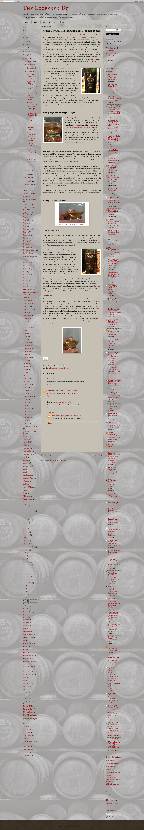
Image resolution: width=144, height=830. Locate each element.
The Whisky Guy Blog (114, 658)
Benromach (26, 247)
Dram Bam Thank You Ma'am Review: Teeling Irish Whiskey (114, 604)
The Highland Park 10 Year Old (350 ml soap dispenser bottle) (114, 629)
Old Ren (25, 592)
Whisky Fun (110, 770)
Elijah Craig (27, 384)
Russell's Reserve (28, 638)
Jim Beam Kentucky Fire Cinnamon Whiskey (114, 617)
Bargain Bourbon (113, 519)
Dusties (25, 372)
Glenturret (26, 423)
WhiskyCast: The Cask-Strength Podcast (114, 353)
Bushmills (26, 297)
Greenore (26, 436)
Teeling (25, 698)
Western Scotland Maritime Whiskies (29, 721)
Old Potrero (27, 586)
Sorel (24, 677)
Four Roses (26, 390)
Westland (26, 727)
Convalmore (27, 351)
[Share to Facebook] (62, 365)
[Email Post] (54, 365)
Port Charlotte (27, 612)
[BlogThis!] (59, 365)
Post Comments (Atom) (58, 460)
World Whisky (28, 749)
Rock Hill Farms (28, 635)
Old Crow (26, 568)
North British (27, 556)
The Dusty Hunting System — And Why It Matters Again (114, 180)
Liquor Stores (27, 520)
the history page (62, 64)
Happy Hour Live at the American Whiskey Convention (114, 359)
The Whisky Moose (112, 445)
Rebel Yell (26, 623)
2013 (26, 55)
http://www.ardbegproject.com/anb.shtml (79, 127)
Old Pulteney (27, 589)
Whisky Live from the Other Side (113, 662)
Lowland (26, 529)
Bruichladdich (27, 287)
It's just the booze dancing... (113, 151)
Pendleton (26, 609)
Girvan (25, 399)
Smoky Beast (27, 671)
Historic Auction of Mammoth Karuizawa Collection (114, 532)
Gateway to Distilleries (113, 773)
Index (36, 22)
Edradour (26, 381)
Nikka (25, 553)
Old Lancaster (27, 580)
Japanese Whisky (28, 478)
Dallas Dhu (26, 363)
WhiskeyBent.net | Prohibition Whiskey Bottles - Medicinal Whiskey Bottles (114, 745)
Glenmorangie (27, 417)
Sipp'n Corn (112, 453)
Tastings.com (110, 789)
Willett (25, 739)
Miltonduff (26, 544)
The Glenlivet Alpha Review (112, 687)
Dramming (111, 559)
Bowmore (26, 278)
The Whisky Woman (112, 510)
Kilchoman (26, 496)
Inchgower (26, 463)
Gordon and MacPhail (30, 426)
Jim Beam (26, 484)
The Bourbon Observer (112, 694)
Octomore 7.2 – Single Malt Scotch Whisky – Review (114, 426)
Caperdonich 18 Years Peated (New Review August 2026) (114, 142)
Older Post (98, 455)
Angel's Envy (27, 220)
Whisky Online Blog (113, 751)
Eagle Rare (26, 378)
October (30, 65)
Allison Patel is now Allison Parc (114, 513)
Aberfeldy (26, 196)
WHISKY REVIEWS (111, 433)
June (28, 171)
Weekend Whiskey (111, 587)
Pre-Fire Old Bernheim (27, 619)
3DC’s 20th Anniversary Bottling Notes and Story (114, 344)
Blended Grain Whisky (28, 254)
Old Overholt (27, 583)
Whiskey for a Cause (112, 641)
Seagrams (26, 650)
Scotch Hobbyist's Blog (114, 684)
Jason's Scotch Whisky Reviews (113, 330)
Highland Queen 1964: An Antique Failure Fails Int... (31, 152)
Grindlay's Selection (114, 497)
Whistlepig (26, 733)
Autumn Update (113, 707)
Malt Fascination (113, 231)
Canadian (26, 306)
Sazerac (25, 647)
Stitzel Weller (27, 686)
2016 (26, 44)
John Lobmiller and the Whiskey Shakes (114, 291)
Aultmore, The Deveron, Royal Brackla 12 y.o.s (112, 591)
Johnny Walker (28, 487)
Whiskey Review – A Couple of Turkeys (114, 716)
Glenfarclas (26, 411)
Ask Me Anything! (114, 504)
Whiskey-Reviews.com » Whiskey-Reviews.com (113, 574)
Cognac (25, 339)
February (30, 184)
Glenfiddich (27, 414)
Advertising (27, 204)
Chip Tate (26, 321)
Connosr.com (110, 792)
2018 (26, 37)
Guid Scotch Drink (114, 739)
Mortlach (26, 550)
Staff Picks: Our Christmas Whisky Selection (114, 253)
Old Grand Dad (28, 577)
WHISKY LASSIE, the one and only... (114, 381)
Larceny (25, 508)
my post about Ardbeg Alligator (75, 37)
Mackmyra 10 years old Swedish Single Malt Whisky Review (114, 486)
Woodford (26, 746)
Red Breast (26, 626)
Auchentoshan (28, 229)
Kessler (25, 493)
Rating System (48, 22)
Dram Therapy (113, 273)
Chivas (25, 324)
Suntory (25, 689)
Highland (26, 448)
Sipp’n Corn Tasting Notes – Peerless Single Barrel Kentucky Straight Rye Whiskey (114, 458)
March (29, 181)
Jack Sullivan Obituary (112, 214)
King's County (27, 499)
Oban (25, 559)
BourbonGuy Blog (114, 106)
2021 (26, 30)
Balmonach (26, 235)
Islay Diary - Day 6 (113, 448)
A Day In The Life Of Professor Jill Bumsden (113, 302)
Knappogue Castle (29, 502)
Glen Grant (26, 405)
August (29, 72)
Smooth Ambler (28, 674)
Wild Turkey (27, 736)
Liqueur (25, 517)
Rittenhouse (27, 632)
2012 (26, 58)
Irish (24, 469)
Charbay (26, 318)
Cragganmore (27, 357)
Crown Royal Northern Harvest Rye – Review (113, 579)
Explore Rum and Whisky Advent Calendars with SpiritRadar (113, 264)
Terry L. (49, 379)
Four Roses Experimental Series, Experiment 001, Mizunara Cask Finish (114, 111)
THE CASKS (112, 413)
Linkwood (26, 514)
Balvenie (26, 238)
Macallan (26, 532)
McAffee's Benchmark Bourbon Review (113, 698)
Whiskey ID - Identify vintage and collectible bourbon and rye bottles (113, 123)
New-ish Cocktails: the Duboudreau (114, 324)
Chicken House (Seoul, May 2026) (113, 78)
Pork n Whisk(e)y (113, 260)
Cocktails (26, 336)
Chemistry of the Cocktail (113, 320)
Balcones (26, 232)
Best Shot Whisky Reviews (114, 137)
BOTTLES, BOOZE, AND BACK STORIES (113, 286)
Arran (25, 226)
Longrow (26, 523)
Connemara (27, 348)
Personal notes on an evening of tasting (32, 161)
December (30, 61)
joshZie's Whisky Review (113, 599)
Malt (109, 239)
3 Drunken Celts (113, 340)
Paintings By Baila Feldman (112, 805)
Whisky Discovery (114, 550)
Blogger (82, 826)
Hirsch (25, 457)
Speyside (26, 680)
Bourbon (26, 275)
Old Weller (26, 598)
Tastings (25, 695)
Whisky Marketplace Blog (114, 249)
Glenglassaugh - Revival (113, 407)
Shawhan (26, 653)
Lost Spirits (26, 526)
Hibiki (25, 445)
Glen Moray (27, 408)
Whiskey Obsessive (111, 668)
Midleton (26, 541)
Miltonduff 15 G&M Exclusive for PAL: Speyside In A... (32, 85)
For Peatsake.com (112, 795)
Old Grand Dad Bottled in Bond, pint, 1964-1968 (113, 129)
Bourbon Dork (113, 176)
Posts (27, 22)
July (28, 167)
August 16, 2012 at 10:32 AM (67, 390)
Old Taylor (26, 595)
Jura (24, 490)
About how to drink (29, 199)
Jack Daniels (27, 475)
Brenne (25, 281)
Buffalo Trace (27, 290)
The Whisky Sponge (29, 701)
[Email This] (57, 365)
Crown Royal (27, 360)
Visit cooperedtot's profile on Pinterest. (112, 55)
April (29, 178)
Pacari (25, 601)
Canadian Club (28, 309)
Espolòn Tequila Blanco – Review (113, 416)
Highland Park (27, 451)
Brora (25, 284)
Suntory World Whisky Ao (113, 242)
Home (72, 455)
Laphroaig (26, 505)
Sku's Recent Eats (114, 502)
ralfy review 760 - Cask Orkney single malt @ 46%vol (114, 438)
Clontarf (26, 330)
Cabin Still (26, 300)
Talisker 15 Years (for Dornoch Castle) (114, 100)
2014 (26, 51)
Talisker (25, 692)
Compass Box (27, 345)
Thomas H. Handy (29, 706)
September (31, 68)
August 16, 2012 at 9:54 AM (61, 379)
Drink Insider (112, 392)
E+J (24, 375)
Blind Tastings (27, 266)
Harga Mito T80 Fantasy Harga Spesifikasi (113, 650)
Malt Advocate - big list (112, 785)
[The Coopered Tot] (107, 41)
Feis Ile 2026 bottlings (112, 191)
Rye (24, 641)
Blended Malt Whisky (30, 258)
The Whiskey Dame (112, 637)
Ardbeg (50, 368)
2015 (26, 48)
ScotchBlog (111, 405)
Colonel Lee (27, 342)
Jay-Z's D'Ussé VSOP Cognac (112, 334)
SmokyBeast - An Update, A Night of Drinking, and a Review (114, 472)
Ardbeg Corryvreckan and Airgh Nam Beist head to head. (32, 106)
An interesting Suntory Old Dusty (31, 76)
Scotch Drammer (113, 736)
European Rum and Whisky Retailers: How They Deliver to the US (114, 277)
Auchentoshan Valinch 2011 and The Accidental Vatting (31, 136)
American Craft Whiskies (28, 213)
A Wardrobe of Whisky (113, 481)
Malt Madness (111, 767)
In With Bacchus (113, 220)
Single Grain (27, 659)
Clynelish (26, 333)
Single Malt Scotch (64, 368)
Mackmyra (26, 535)
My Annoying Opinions (112, 75)
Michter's (26, 538)
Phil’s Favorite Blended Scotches (113, 522)
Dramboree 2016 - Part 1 (113, 553)
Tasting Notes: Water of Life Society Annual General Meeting (113, 727)
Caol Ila (25, 312)
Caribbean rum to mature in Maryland (114, 544)
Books (25, 272)
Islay (55, 368)
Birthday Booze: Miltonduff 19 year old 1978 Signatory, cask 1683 (114, 202)
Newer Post (46, 455)
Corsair (25, 354)
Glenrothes (26, 420)
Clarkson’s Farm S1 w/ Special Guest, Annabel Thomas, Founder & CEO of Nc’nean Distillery (114, 157)
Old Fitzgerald (27, 571)
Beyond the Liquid (29, 250)
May (28, 174)
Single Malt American (30, 662)
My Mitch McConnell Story (113, 170)
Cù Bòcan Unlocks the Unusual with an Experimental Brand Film (114, 372)
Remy (24, 629)
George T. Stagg (28, 396)
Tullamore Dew (28, 709)
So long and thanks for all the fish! (114, 233)
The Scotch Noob (114, 309)
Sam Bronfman (28, 644)
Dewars (25, 369)
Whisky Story (112, 705)
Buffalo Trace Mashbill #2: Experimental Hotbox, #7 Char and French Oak (113, 674)
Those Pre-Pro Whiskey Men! (113, 210)
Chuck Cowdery (28, 327)
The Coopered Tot (46, 7)
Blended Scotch (28, 263)
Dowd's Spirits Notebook (112, 541)
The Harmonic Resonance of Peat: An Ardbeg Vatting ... (32, 95)
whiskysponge (112, 298)
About (61, 22)
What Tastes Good (114, 723)
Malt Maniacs (110, 761)
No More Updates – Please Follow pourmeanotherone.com (114, 564)
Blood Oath (27, 269)
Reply (49, 384)
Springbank (27, 683)
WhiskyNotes (112, 97)
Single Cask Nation (29, 656)
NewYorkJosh (51, 390)
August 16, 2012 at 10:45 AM (62, 402)
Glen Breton (27, 402)
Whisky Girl (112, 368)
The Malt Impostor (114, 624)
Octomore (26, 562)
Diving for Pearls (113, 197)
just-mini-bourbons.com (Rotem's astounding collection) (113, 778)
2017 (26, 41)
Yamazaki (26, 752)
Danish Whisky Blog (113, 495)
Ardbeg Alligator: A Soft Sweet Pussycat (31, 127)
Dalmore (26, 366)
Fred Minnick (112, 84)
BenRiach (26, 244)
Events (25, 387)
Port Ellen (26, 615)
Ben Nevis (26, 241)
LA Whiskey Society (113, 764)
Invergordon (27, 466)
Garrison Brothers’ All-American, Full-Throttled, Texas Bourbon (114, 397)
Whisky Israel (112, 188)
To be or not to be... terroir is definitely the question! (114, 385)
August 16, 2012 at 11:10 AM (72, 416)
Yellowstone (27, 755)
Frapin (25, 393)
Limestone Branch (29, 511)
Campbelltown (28, 303)
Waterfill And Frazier (30, 715)
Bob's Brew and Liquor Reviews (113, 613)
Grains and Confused (30, 144)
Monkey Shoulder (29, 547)
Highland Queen (28, 454)
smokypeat (111, 422)
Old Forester (27, 574)
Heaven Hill (27, 442)
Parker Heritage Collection (28, 605)
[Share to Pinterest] (64, 365)
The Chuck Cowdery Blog (112, 166)
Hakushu (26, 439)
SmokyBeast (112, 468)
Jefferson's (26, 481)
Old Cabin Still (28, 565)
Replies (51, 412)
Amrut (25, 217)
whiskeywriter (112, 712)
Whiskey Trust (28, 730)
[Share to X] (61, 365)
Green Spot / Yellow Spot (29, 432)
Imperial (25, 460)
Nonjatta (111, 528)
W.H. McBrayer (28, 712)
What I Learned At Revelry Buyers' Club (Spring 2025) (114, 223)
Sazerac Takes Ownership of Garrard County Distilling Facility (113, 89)
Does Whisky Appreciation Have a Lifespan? (114, 313)
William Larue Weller (30, 742)
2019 (26, 34)
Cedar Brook (27, 315)
